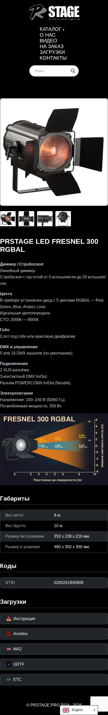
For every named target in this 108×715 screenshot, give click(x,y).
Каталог (51, 29)
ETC (17, 679)
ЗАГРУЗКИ (52, 52)
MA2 (17, 649)
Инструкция (20, 619)
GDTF (18, 664)
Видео (48, 40)
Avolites (20, 634)
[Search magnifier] (73, 70)
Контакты (53, 58)
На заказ (52, 46)
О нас (48, 35)
